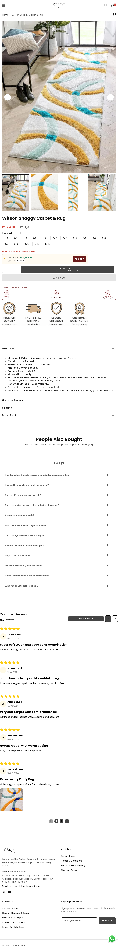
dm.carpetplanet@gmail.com (21, 886)
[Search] (106, 5)
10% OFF (79, 259)
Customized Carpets (13, 922)
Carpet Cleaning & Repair (15, 912)
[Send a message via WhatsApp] (112, 938)
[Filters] (108, 618)
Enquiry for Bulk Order (13, 926)
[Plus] (15, 269)
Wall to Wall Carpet (12, 917)
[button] (110, 97)
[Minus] (5, 269)
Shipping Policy (69, 870)
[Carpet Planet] (59, 5)
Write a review (86, 618)
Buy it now (59, 277)
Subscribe (107, 920)
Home (5, 14)
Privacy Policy (68, 855)
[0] (112, 5)
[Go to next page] (67, 821)
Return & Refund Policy (73, 865)
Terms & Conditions (71, 860)
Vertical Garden (10, 908)
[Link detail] (3, 892)
